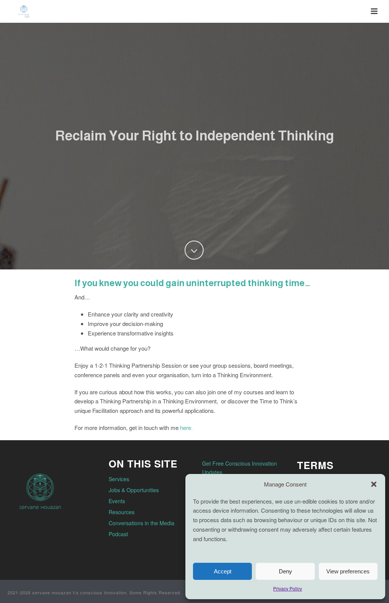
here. (186, 427)
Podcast (118, 534)
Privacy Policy (287, 588)
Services (119, 478)
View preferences (348, 571)
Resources (121, 512)
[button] (374, 484)
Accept (222, 571)
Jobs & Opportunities (134, 489)
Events (117, 501)
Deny (285, 571)
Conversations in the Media (141, 523)
